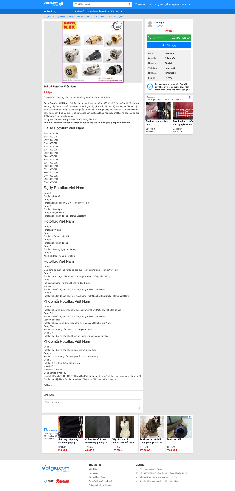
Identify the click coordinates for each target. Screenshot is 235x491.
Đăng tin (141, 4)
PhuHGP (159, 25)
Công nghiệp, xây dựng (64, 16)
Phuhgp (160, 22)
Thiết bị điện (99, 16)
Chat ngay (171, 45)
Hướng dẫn (93, 472)
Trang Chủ (47, 16)
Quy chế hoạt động (97, 477)
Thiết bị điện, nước (83, 16)
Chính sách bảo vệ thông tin (100, 485)
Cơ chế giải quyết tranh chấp (101, 481)
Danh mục (52, 11)
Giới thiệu (93, 468)
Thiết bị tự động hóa (115, 16)
